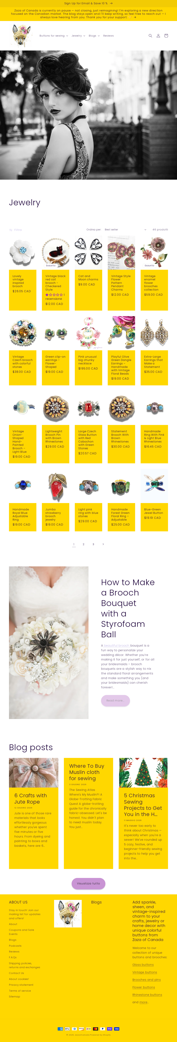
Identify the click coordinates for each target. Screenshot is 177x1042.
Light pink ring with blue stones (88, 513)
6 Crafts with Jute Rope (30, 798)
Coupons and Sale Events (21, 932)
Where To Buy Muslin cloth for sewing (86, 772)
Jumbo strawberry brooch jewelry (53, 514)
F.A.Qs (13, 957)
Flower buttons (143, 987)
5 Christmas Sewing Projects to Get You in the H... (143, 804)
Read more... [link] (115, 700)
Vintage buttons (144, 972)
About (13, 924)
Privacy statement (21, 985)
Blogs (12, 940)
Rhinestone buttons (147, 995)
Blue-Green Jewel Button (153, 511)
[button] (53, 35)
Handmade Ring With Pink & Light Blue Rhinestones (154, 436)
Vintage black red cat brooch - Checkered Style (55, 283)
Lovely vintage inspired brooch (18, 281)
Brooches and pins (146, 980)
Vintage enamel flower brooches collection (151, 283)
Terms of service (20, 990)
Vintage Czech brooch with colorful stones (23, 362)
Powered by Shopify (100, 1035)
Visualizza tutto (88, 883)
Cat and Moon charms (88, 278)
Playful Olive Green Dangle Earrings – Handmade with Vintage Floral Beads (121, 365)
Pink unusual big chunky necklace (87, 360)
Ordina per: (94, 229)
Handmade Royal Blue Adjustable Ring (21, 514)
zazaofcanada (82, 1035)
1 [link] (73, 544)
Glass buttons (143, 965)
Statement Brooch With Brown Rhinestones (120, 436)
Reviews (14, 951)
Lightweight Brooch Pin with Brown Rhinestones (54, 436)
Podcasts (15, 945)
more (143, 1002)
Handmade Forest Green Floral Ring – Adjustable (120, 514)
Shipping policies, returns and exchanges (24, 965)
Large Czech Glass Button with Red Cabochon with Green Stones (87, 440)
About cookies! (19, 979)
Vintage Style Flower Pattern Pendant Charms (121, 283)
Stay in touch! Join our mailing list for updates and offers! (25, 914)
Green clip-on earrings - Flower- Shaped (55, 362)
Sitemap (14, 996)
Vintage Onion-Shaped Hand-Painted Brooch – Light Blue (20, 442)
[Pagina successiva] (103, 544)
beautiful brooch (116, 646)
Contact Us (16, 973)
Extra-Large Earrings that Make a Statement (153, 362)
